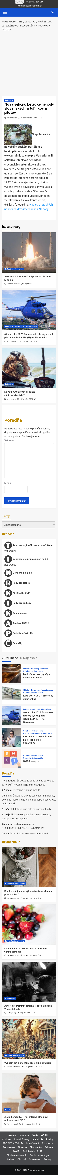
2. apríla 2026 (28, 284)
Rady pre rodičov (21, 603)
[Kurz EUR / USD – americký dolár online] (11, 694)
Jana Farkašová (13, 898)
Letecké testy (21, 1139)
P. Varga (10, 1013)
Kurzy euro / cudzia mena (42, 690)
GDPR (44, 1135)
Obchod (21, 1159)
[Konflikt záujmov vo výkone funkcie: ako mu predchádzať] (29, 867)
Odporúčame (31, 327)
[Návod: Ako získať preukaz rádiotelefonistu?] (29, 368)
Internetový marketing (14, 941)
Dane (7, 1109)
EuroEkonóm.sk (37, 1170)
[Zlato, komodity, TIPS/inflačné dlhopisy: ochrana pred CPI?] (29, 1093)
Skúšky (47, 1159)
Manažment (32, 1143)
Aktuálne (26, 669)
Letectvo (9, 100)
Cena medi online (22, 572)
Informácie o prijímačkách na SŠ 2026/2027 (26, 562)
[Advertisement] (29, 64)
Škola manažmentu (17, 1155)
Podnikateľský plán (22, 633)
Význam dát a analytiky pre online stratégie (27, 1063)
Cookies (6, 1139)
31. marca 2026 (26, 342)
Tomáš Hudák (12, 1124)
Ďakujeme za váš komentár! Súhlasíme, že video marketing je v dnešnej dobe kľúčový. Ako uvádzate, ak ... (29, 799)
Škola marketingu (39, 1155)
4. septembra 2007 (29, 118)
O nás (35, 1135)
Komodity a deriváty (39, 669)
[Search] (53, 12)
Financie (22, 1147)
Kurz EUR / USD (21, 593)
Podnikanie (10, 998)
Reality (50, 1139)
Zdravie (49, 1147)
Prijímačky (47, 1143)
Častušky (17, 643)
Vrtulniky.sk (12, 118)
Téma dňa (19, 269)
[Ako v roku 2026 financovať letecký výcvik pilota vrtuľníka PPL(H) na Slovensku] (29, 310)
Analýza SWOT (20, 623)
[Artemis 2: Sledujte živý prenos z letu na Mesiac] (29, 252)
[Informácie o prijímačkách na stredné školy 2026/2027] (11, 736)
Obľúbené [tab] (11, 658)
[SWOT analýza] (11, 758)
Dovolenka (34, 1159)
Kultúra (10, 1159)
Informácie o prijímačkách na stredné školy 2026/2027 (37, 739)
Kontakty (24, 1135)
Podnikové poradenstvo (15, 884)
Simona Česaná (13, 284)
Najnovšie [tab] (29, 658)
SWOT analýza (31, 761)
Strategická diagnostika (33, 758)
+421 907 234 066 (34, 1)
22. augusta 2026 (30, 898)
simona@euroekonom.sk (30, 5)
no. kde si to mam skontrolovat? (31, 833)
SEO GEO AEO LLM (12, 1143)
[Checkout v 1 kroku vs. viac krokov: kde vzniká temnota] (29, 924)
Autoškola (37, 1139)
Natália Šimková (13, 1067)
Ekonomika (36, 1147)
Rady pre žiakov (21, 582)
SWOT (16, 1151)
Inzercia (12, 1135)
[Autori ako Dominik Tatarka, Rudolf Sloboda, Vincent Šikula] (29, 982)
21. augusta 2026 (23, 1013)
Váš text (9, 440)
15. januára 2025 (26, 399)
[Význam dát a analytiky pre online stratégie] (29, 1039)
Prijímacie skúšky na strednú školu (37, 733)
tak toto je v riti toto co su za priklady (31, 809)
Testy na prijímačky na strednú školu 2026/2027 (28, 548)
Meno (7, 483)
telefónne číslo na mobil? (26, 790)
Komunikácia (19, 613)
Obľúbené (19, 327)
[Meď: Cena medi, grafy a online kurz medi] (11, 673)
